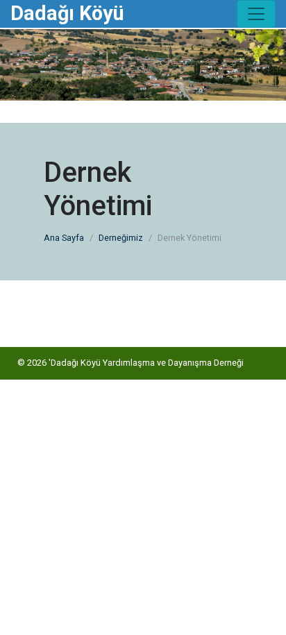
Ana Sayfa (64, 237)
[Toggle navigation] (256, 14)
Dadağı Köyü (67, 13)
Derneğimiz (121, 237)
